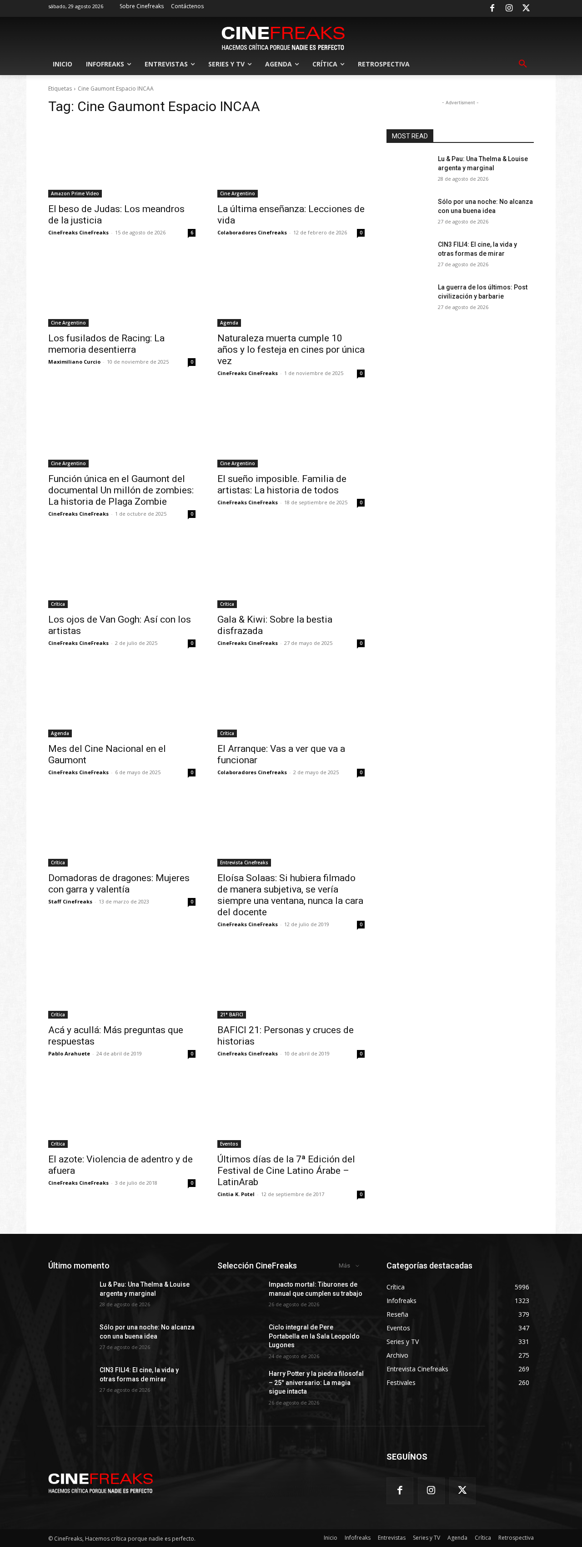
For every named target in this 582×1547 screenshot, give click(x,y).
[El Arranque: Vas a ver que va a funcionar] (291, 700)
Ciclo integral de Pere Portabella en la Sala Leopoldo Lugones (314, 1336)
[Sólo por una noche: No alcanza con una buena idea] (408, 213)
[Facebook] (492, 8)
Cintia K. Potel (236, 1194)
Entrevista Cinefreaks (244, 862)
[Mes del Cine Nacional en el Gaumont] (122, 700)
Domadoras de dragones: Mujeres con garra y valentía (119, 883)
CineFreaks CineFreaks (78, 232)
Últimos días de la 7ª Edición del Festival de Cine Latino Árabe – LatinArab (286, 1170)
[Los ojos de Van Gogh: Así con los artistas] (122, 571)
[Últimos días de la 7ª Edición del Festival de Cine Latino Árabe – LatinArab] (291, 1111)
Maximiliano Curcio (74, 361)
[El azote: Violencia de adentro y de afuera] (122, 1111)
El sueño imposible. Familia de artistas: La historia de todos (281, 484)
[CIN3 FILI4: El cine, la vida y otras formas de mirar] (408, 255)
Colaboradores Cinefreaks (252, 232)
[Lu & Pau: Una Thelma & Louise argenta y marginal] (408, 170)
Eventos (229, 1144)
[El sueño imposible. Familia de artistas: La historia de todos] (291, 430)
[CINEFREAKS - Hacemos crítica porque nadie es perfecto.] (283, 37)
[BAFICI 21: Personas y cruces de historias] (291, 982)
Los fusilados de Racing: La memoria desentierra (106, 344)
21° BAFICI (231, 1014)
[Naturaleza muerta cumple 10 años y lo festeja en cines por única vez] (291, 290)
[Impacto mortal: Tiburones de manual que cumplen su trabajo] (239, 1295)
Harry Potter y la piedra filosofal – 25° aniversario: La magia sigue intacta (316, 1382)
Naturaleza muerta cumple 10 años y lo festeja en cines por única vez (291, 349)
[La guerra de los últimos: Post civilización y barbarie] (408, 298)
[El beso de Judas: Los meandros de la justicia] (122, 161)
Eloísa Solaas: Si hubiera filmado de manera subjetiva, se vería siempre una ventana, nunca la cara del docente (290, 895)
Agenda (229, 323)
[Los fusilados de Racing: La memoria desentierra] (122, 290)
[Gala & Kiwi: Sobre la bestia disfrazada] (291, 571)
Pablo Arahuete (69, 1053)
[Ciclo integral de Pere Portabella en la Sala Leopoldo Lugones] (239, 1338)
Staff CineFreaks (70, 901)
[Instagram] (509, 8)
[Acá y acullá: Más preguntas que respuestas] (122, 982)
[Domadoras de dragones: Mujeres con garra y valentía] (122, 830)
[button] (523, 64)
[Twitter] (526, 8)
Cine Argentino (237, 193)
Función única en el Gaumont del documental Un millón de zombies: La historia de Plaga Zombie (121, 490)
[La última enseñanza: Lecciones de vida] (291, 161)
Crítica (58, 604)
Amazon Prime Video (75, 193)
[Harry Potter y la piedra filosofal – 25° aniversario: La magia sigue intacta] (239, 1384)
